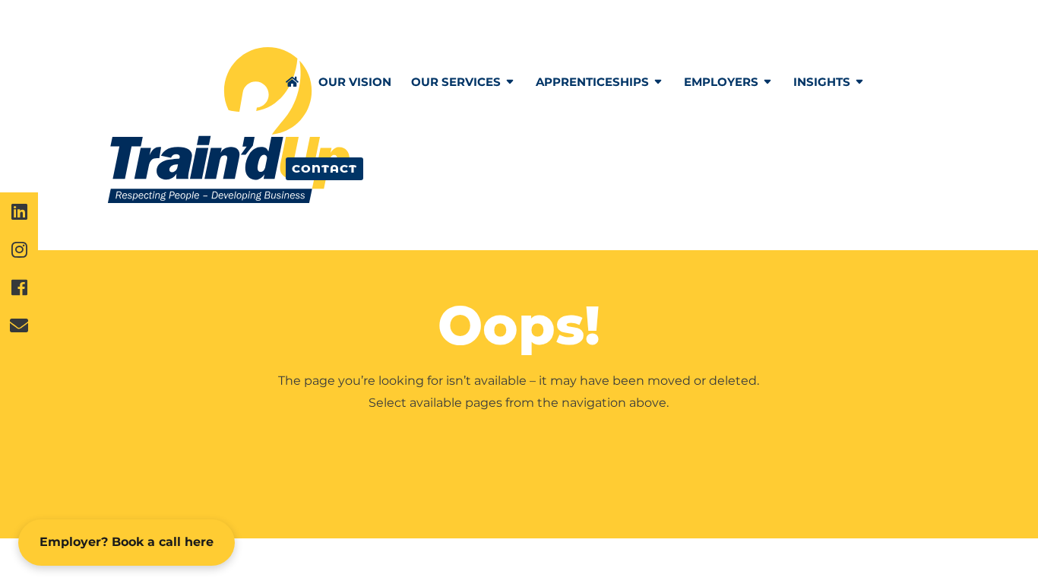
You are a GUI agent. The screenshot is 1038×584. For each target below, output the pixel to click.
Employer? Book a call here (127, 542)
